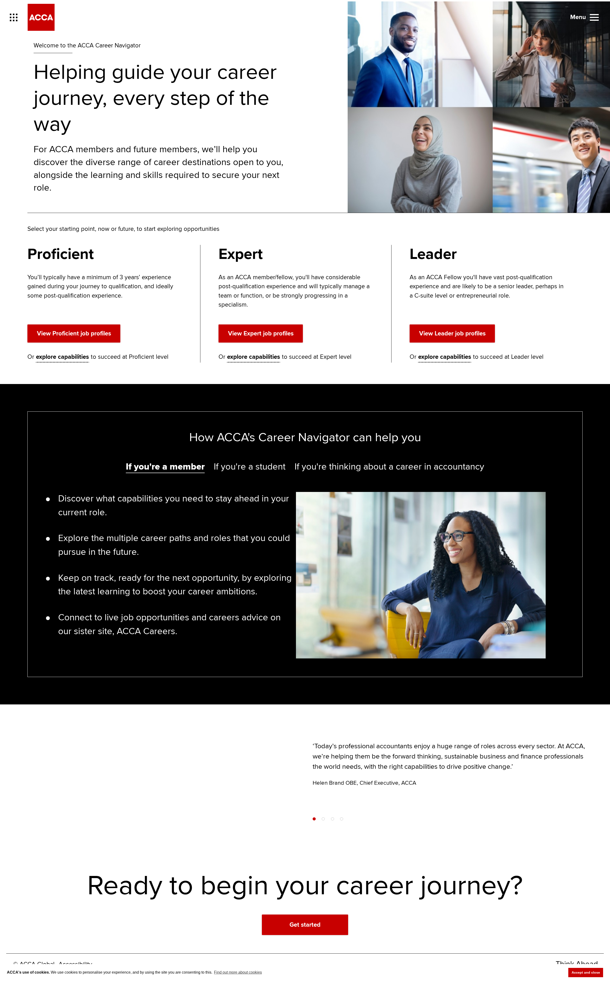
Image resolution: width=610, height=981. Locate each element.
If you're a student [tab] (249, 466)
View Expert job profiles (261, 333)
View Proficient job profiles (74, 333)
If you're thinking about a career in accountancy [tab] (389, 466)
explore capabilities (62, 357)
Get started (305, 925)
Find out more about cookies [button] (238, 972)
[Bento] (13, 17)
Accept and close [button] (586, 972)
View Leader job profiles (452, 333)
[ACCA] (41, 17)
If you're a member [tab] (165, 466)
